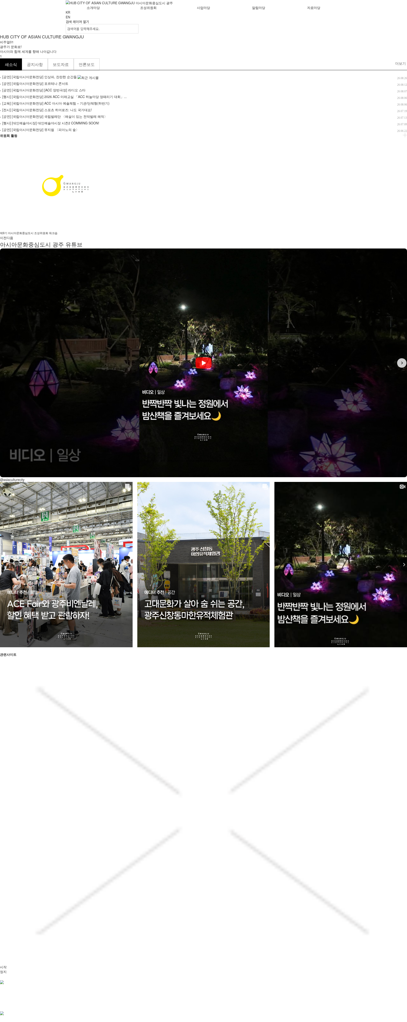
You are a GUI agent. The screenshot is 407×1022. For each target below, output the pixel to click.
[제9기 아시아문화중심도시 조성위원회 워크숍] (65, 185)
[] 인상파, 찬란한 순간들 (39, 76)
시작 (3, 967)
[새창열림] (74, 1013)
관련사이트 (7, 1000)
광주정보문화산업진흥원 (210, 1005)
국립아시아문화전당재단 (82, 1005)
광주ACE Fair (151, 1005)
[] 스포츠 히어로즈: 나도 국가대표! (47, 109)
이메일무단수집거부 (15, 992)
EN (68, 17)
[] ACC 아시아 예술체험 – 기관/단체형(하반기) (56, 103)
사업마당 (203, 7)
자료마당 (313, 7)
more (405, 135)
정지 (3, 971)
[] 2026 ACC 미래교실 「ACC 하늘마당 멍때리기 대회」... (64, 96)
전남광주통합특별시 (121, 1005)
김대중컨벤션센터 (273, 1005)
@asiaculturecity (12, 479)
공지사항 (35, 64)
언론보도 (87, 64)
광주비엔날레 (244, 1005)
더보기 (400, 63)
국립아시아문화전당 (43, 1005)
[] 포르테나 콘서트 (35, 83)
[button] (5, 363)
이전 (3, 237)
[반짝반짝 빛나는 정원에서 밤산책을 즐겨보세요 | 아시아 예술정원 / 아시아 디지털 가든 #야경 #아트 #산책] (203, 362)
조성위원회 (148, 7)
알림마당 (258, 7)
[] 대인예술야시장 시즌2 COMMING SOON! (50, 123)
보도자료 (61, 64)
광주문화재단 (177, 1005)
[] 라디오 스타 (43, 90)
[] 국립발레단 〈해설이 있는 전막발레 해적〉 (54, 116)
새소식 (11, 64)
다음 (10, 237)
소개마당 (93, 7)
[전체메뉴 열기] (331, 16)
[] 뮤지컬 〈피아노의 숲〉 (40, 129)
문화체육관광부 (11, 1005)
